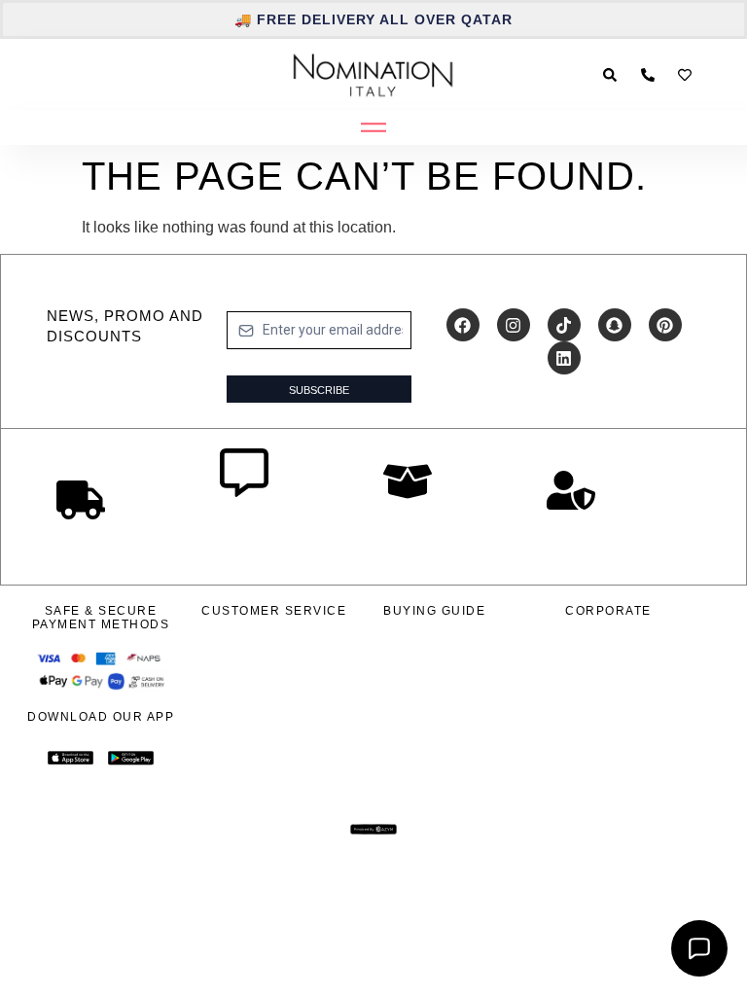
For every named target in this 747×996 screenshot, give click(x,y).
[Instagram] (513, 324)
